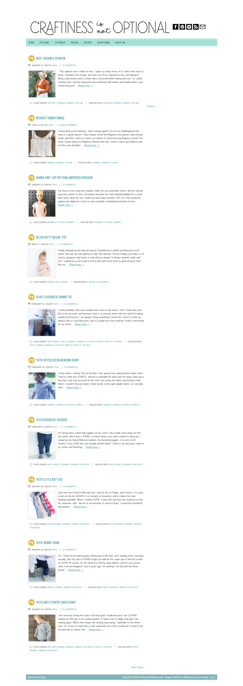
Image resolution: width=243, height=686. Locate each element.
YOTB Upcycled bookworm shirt (57, 360)
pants (57, 464)
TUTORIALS (60, 42)
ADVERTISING (103, 42)
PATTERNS (44, 42)
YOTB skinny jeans (48, 542)
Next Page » (137, 667)
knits (64, 342)
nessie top (53, 282)
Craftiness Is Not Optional (52, 16)
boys (135, 647)
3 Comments (69, 185)
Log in (212, 677)
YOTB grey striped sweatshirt (56, 602)
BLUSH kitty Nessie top (51, 237)
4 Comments (70, 427)
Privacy (151, 106)
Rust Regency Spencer (50, 58)
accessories (54, 524)
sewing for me (75, 103)
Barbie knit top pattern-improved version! (64, 177)
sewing (62, 103)
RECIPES (88, 42)
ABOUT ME (120, 42)
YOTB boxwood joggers (51, 419)
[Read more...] (85, 85)
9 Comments (69, 486)
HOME (31, 42)
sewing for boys (86, 342)
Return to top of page (37, 677)
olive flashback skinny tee (54, 297)
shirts (99, 342)
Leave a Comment (68, 125)
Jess (54, 65)
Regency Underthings (50, 118)
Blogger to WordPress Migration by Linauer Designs (187, 677)
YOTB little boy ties (49, 479)
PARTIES (74, 42)
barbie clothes (103, 222)
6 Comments (66, 244)
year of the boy (113, 342)
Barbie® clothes (56, 222)
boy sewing (53, 342)
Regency (52, 103)
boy (49, 647)
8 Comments (69, 65)
